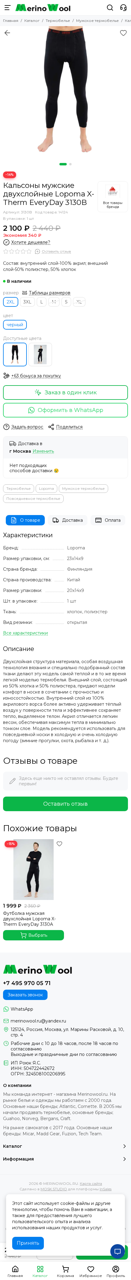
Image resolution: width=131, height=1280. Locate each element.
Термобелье (58, 20)
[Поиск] (110, 7)
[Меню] (7, 7)
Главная (10, 20)
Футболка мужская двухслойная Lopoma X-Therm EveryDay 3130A (29, 919)
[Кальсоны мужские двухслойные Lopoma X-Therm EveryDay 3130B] (65, 91)
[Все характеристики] (25, 633)
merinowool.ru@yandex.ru (38, 1021)
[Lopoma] (113, 197)
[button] (63, 164)
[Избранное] (123, 33)
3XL (27, 302)
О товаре (30, 520)
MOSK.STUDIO (54, 1189)
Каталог (32, 20)
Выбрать (37, 935)
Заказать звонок (25, 995)
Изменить (43, 451)
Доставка (72, 520)
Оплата (113, 520)
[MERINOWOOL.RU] (42, 7)
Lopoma (46, 488)
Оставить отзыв (65, 804)
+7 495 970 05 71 (27, 983)
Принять (28, 1243)
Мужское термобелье (97, 20)
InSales (106, 1189)
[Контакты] (123, 7)
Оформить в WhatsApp (70, 410)
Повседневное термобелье (33, 498)
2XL (11, 302)
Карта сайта (91, 1183)
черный (15, 324)
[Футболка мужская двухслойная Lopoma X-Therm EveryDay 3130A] (40, 354)
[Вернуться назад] (7, 33)
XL (79, 302)
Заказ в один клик (71, 392)
